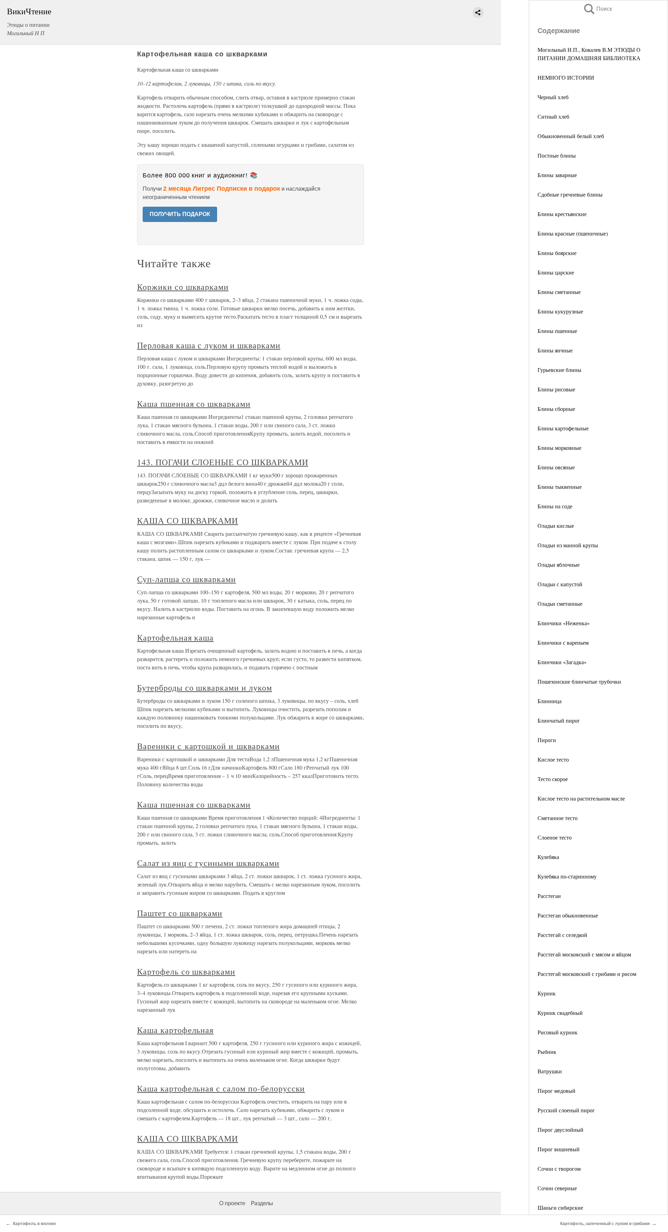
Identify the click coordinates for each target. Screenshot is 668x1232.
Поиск (597, 9)
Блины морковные (559, 447)
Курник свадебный (560, 1012)
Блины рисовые (556, 389)
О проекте (232, 1203)
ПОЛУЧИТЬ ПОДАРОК (180, 214)
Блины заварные (557, 174)
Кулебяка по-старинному (567, 876)
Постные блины (557, 155)
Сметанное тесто (558, 817)
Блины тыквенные (560, 486)
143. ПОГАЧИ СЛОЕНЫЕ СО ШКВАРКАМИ (222, 462)
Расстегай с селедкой (562, 934)
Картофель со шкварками (186, 971)
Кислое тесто (553, 759)
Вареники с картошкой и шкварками (208, 746)
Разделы (262, 1203)
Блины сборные (556, 408)
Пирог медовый (556, 1090)
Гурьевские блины (559, 369)
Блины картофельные (563, 428)
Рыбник (547, 1051)
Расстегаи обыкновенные (568, 915)
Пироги (547, 740)
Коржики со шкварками (183, 286)
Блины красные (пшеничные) (573, 233)
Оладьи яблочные (559, 564)
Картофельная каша (175, 637)
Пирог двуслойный (560, 1129)
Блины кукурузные (560, 311)
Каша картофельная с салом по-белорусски (221, 1088)
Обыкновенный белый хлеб (571, 136)
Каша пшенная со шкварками (193, 403)
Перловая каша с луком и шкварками (208, 345)
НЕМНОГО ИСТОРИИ (566, 77)
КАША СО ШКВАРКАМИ (187, 520)
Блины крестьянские (562, 213)
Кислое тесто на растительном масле (581, 798)
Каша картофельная (175, 1029)
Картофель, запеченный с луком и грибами (605, 1223)
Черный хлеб (553, 97)
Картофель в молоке (34, 1223)
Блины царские (556, 272)
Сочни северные (557, 1188)
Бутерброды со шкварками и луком (204, 687)
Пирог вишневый (559, 1149)
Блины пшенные (557, 330)
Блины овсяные (556, 467)
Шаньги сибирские (560, 1207)
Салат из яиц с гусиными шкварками (208, 862)
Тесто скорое (553, 778)
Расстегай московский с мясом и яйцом (584, 954)
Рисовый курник (558, 1032)
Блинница (550, 701)
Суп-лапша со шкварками (186, 579)
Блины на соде (555, 506)
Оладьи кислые (556, 525)
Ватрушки (550, 1071)
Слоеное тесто (555, 837)
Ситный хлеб (553, 116)
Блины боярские (557, 252)
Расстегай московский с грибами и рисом (587, 973)
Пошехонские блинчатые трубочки (579, 681)
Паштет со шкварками (179, 913)
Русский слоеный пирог (566, 1110)
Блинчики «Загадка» (562, 662)
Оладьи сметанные (560, 603)
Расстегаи (549, 895)
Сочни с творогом (559, 1168)
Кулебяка (548, 856)
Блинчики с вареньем (563, 642)
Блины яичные (555, 350)
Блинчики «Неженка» (564, 623)
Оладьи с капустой (560, 584)
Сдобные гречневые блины (570, 194)
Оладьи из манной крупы (568, 545)
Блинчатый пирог (559, 720)
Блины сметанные (559, 291)
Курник (547, 993)
